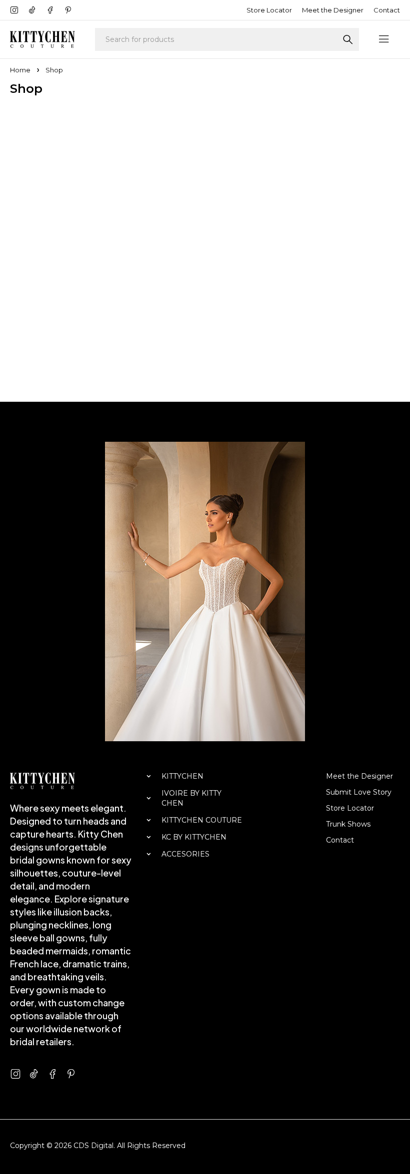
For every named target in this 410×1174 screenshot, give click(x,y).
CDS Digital (94, 1145)
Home (20, 70)
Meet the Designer (333, 10)
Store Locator (269, 10)
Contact (387, 10)
